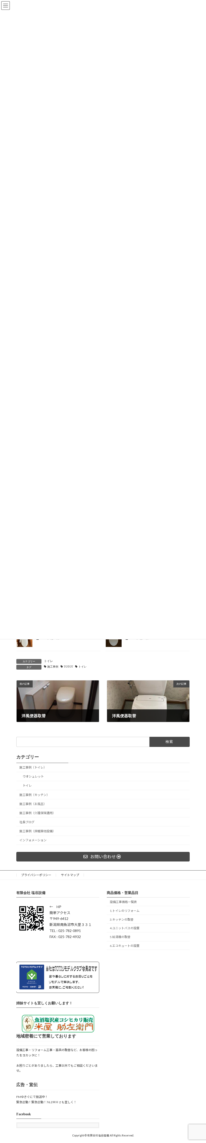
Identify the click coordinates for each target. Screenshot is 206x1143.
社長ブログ (26, 822)
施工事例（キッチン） (34, 794)
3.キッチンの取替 (121, 919)
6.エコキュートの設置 (124, 946)
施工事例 (52, 666)
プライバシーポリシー (36, 875)
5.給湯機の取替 (120, 937)
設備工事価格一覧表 (123, 902)
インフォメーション (32, 840)
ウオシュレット (33, 776)
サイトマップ (70, 875)
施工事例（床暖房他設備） (37, 831)
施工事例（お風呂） (32, 804)
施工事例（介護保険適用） (37, 813)
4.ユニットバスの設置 (124, 928)
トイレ (48, 661)
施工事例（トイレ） (32, 767)
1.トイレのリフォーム (124, 911)
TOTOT (68, 666)
